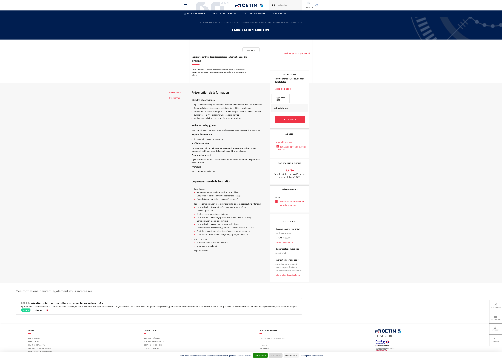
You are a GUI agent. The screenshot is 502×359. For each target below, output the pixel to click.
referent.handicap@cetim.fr (287, 275)
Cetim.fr (263, 345)
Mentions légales (152, 338)
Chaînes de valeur (36, 345)
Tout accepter (260, 355)
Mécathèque (264, 348)
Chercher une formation (224, 14)
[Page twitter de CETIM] (380, 336)
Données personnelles (154, 342)
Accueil (203, 23)
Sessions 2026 (283, 89)
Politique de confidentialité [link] (312, 355)
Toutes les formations (254, 14)
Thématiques (213, 23)
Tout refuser (275, 355)
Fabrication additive (275, 23)
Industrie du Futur (228, 23)
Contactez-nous (151, 348)
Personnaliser (291, 355)
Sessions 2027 (281, 98)
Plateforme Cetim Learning (272, 338)
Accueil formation (196, 14)
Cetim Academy (279, 14)
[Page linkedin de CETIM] (385, 336)
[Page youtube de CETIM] (389, 336)
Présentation (175, 92)
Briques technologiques (39, 348)
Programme (174, 98)
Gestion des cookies (153, 345)
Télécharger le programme (296, 53)
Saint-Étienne (281, 108)
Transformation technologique (251, 23)
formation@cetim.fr (284, 242)
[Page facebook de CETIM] (377, 336)
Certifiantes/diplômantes (40, 352)
